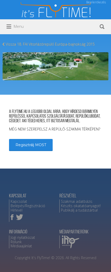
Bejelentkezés (96, 2)
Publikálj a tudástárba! (79, 210)
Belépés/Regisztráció (28, 205)
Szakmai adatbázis (76, 201)
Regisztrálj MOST (30, 145)
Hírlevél (16, 210)
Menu (18, 26)
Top (105, 264)
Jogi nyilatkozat (23, 237)
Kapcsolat (19, 201)
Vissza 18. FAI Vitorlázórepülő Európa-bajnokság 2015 (50, 44)
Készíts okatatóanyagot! (81, 205)
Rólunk (16, 241)
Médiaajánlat (21, 245)
